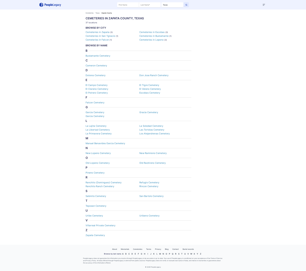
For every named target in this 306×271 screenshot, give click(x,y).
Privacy (158, 249)
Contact (175, 249)
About (114, 249)
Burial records (188, 249)
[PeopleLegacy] (50, 5)
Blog (167, 249)
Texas (98, 13)
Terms (148, 249)
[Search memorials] (186, 4)
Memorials (125, 249)
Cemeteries (90, 13)
